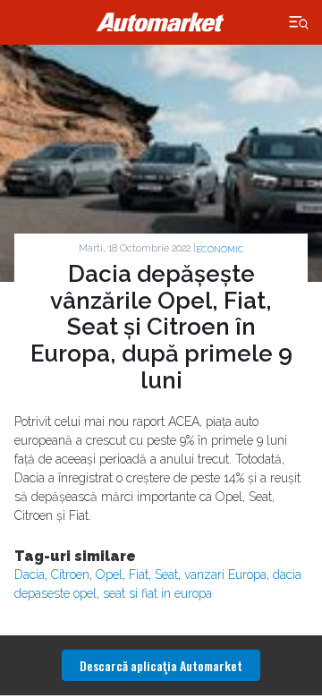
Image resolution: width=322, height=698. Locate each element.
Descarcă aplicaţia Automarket (161, 665)
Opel (109, 574)
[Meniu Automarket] (299, 23)
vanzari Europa (225, 574)
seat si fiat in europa (157, 593)
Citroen (70, 574)
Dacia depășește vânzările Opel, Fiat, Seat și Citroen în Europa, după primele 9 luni (161, 327)
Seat (166, 574)
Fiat (138, 574)
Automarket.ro (161, 22)
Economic (220, 249)
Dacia (29, 574)
